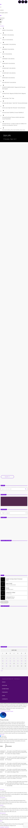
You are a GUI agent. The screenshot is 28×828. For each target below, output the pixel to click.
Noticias (4, 219)
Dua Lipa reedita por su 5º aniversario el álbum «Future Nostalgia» (14, 327)
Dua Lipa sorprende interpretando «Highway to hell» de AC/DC (12, 293)
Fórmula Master (6, 532)
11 (6, 661)
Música (4, 173)
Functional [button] (2, 789)
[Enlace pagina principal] (3, 1)
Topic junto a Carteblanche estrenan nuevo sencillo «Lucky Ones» (15, 616)
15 (21, 661)
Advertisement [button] (3, 813)
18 (6, 663)
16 (25, 661)
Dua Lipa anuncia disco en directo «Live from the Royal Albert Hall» (12, 361)
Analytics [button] (2, 805)
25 (6, 666)
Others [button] (1, 821)
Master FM (4, 529)
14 (17, 661)
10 (2, 661)
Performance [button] (2, 797)
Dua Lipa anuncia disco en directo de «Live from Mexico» (13, 222)
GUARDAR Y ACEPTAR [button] (4, 827)
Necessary (3, 736)
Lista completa (4, 602)
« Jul (1, 670)
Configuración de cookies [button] (5, 711)
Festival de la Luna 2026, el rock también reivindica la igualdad (15, 628)
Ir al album (2, 26)
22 (21, 663)
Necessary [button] (2, 734)
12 (10, 661)
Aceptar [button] (11, 711)
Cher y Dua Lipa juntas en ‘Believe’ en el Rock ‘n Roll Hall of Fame (13, 395)
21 (17, 663)
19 (10, 663)
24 (2, 666)
